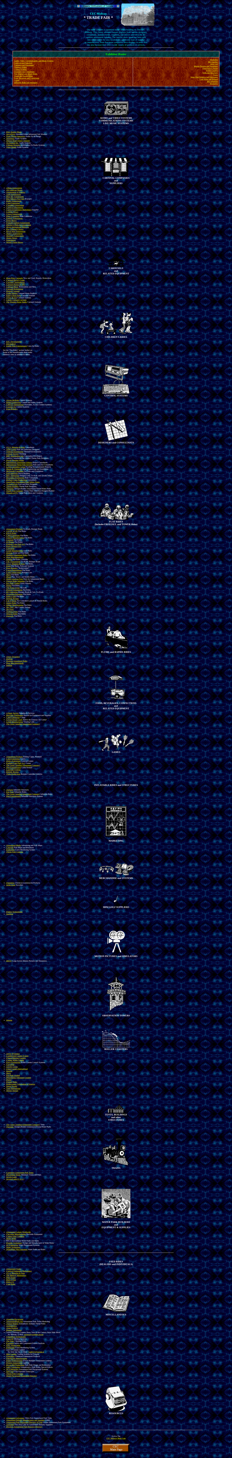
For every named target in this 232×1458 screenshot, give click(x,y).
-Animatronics (11, 1326)
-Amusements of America (15, 192)
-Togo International (13, 1088)
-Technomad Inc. (12, 143)
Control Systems (20, 70)
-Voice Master (11, 147)
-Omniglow (10, 883)
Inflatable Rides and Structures (25, 83)
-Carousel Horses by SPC (15, 285)
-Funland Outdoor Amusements (18, 223)
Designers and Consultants (24, 72)
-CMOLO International (15, 405)
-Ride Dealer (11, 1278)
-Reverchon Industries (14, 594)
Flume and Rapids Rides (23, 76)
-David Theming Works (15, 460)
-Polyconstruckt (12, 473)
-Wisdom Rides (12, 614)
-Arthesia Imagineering (14, 452)
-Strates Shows (11, 238)
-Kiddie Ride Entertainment (16, 346)
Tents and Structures (210, 73)
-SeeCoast (10, 1372)
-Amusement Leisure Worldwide (18, 1232)
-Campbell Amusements (15, 205)
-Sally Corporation (13, 1367)
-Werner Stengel (12, 1091)
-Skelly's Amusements (14, 234)
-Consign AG (11, 407)
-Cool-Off (9, 1339)
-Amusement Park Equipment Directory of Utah (24, 1422)
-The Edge (10, 1341)
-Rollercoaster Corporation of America (20, 1084)
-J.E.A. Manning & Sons (15, 447)
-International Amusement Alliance (19, 463)
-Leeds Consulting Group (15, 467)
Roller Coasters (212, 71)
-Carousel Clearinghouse (15, 282)
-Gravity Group (12, 1067)
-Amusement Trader (13, 1269)
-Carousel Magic (12, 287)
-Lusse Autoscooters (13, 572)
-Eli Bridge (10, 542)
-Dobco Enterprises (13, 761)
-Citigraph (10, 848)
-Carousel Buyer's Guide (15, 280)
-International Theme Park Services (19, 465)
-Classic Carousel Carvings (16, 300)
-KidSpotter (10, 850)
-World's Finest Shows (14, 242)
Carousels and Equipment (24, 65)
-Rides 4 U (10, 1282)
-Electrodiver (11, 344)
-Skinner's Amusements (15, 236)
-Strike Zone (10, 885)
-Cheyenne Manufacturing (16, 1234)
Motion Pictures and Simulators (206, 66)
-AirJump (9, 790)
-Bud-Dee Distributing (14, 715)
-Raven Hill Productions (15, 1365)
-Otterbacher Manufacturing (16, 1358)
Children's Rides (20, 67)
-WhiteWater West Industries (17, 1249)
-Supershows (11, 240)
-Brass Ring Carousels (14, 278)
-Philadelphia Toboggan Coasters (18, 1078)
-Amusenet (10, 1425)
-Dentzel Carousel (13, 291)
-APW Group (11, 449)
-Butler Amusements (13, 201)
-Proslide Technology (14, 1243)
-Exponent (10, 1343)
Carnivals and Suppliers (23, 63)
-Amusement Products (14, 529)
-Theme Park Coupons (14, 852)
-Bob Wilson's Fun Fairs (15, 199)
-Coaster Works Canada (15, 1060)
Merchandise (213, 62)
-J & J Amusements (13, 562)
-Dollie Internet (11, 293)
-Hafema (9, 553)
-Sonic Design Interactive (15, 136)
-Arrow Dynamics (13, 657)
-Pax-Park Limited (13, 583)
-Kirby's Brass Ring (13, 296)
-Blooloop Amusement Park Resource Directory (24, 1427)
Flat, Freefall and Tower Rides (25, 74)
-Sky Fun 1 (10, 607)
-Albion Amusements (14, 188)
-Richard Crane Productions (16, 480)
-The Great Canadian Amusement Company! (23, 724)
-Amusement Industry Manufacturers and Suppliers (25, 1420)
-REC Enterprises (12, 476)
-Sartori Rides (11, 603)
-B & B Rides (11, 533)
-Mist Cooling (11, 1354)
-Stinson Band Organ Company (18, 141)
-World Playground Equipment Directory (21, 1376)
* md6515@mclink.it (36, 1352)
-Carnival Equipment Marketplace (19, 210)
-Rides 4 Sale (11, 596)
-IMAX (9, 961)
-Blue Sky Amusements (15, 197)
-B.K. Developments (14, 342)
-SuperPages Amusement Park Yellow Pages (23, 482)
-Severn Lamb (11, 1177)
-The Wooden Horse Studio (16, 302)
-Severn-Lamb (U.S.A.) (15, 1179)
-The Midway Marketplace (16, 1275)
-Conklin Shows (12, 212)
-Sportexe (9, 914)
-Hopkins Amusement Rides (16, 555)
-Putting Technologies (14, 912)
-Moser (8, 577)
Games (16, 80)
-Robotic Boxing (12, 599)
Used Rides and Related (208, 79)
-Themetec (10, 489)
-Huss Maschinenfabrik (15, 557)
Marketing (214, 60)
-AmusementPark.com (14, 1321)
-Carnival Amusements (14, 208)
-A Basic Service (12, 454)
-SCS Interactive (12, 1245)
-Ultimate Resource (13, 145)
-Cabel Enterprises (13, 203)
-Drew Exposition (12, 216)
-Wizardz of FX (12, 493)
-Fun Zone (10, 792)
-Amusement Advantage (15, 1418)
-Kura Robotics (12, 409)
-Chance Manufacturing (15, 538)
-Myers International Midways (17, 227)
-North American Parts (14, 579)
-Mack (8, 575)
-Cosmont (9, 540)
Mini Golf (214, 64)
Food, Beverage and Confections (26, 78)
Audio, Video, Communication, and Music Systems (33, 61)
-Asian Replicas (12, 1328)
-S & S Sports (11, 601)
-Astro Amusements (13, 194)
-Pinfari (8, 586)
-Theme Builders (12, 486)
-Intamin (9, 559)
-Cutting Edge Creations (15, 1236)
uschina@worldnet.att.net (33, 1335)
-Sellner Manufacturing (14, 605)
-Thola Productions (13, 774)
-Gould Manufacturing (14, 551)
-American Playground (14, 1319)
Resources (214, 84)
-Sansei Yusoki (11, 1086)
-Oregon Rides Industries (15, 581)
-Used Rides (10, 1284)
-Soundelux (10, 139)
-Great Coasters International (17, 1069)
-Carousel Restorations (14, 289)
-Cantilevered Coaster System (17, 1056)
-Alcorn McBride (12, 400)
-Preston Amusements (14, 590)
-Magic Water (11, 1239)
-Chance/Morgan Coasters (16, 1058)
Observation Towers (210, 68)
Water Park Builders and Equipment (204, 77)
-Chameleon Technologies (16, 1337)
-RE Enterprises (12, 592)
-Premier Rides (11, 1082)
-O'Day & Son (11, 298)
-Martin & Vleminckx (14, 469)
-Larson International (14, 570)
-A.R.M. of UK (12, 531)
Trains (215, 75)
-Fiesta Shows (11, 221)
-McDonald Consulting (14, 471)
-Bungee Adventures (14, 1330)
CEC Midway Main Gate (116, 1438)
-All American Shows (14, 190)
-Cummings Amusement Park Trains (19, 1173)
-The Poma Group (13, 588)
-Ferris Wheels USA (13, 546)
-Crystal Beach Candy (14, 720)
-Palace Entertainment (14, 1361)
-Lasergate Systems (13, 770)
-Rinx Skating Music (14, 132)
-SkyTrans (10, 609)
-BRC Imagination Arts (15, 456)
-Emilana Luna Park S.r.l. (15, 544)
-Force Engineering (13, 1062)
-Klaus (8, 566)
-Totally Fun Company (14, 491)
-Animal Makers (12, 1324)
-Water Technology (13, 1247)
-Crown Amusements (14, 214)
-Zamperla (10, 616)
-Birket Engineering (13, 402)
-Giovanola (10, 549)
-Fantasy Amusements (14, 218)
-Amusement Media (13, 845)
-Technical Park (12, 484)
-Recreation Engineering (15, 478)
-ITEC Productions (13, 1345)
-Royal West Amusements (15, 231)
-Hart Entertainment (13, 768)
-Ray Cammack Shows (14, 229)
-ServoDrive (10, 134)
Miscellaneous (212, 81)
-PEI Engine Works (13, 1175)
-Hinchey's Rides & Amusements (18, 225)
